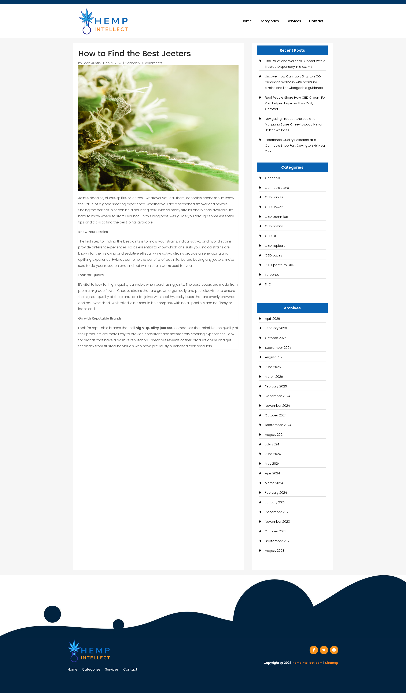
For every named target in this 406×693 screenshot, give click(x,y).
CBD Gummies (276, 216)
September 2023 (278, 541)
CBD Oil (270, 236)
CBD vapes (273, 255)
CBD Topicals (275, 245)
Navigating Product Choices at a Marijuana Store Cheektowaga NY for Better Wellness (293, 124)
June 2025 (273, 367)
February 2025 (276, 386)
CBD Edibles (274, 197)
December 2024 (277, 396)
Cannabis (132, 63)
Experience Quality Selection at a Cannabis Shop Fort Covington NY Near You (295, 145)
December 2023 (277, 512)
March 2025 (274, 376)
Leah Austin (92, 63)
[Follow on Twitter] (324, 650)
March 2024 (274, 483)
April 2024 (272, 473)
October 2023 (276, 531)
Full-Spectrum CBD (279, 265)
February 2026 (276, 328)
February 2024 (276, 492)
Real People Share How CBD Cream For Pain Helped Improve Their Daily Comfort (295, 103)
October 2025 (276, 338)
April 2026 (272, 318)
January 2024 (275, 502)
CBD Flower (274, 207)
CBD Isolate (274, 226)
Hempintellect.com (307, 663)
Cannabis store (277, 187)
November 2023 (277, 521)
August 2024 (274, 434)
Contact (316, 21)
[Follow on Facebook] (314, 650)
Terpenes (272, 274)
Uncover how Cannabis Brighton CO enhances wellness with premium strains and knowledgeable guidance (294, 82)
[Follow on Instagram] (334, 650)
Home (246, 21)
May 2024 (272, 463)
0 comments (152, 63)
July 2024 (272, 444)
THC (268, 284)
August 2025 (274, 357)
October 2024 (276, 415)
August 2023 (274, 550)
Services (294, 21)
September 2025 (278, 347)
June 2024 (273, 454)
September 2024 (278, 425)
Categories (269, 21)
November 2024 (277, 405)
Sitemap (331, 663)
